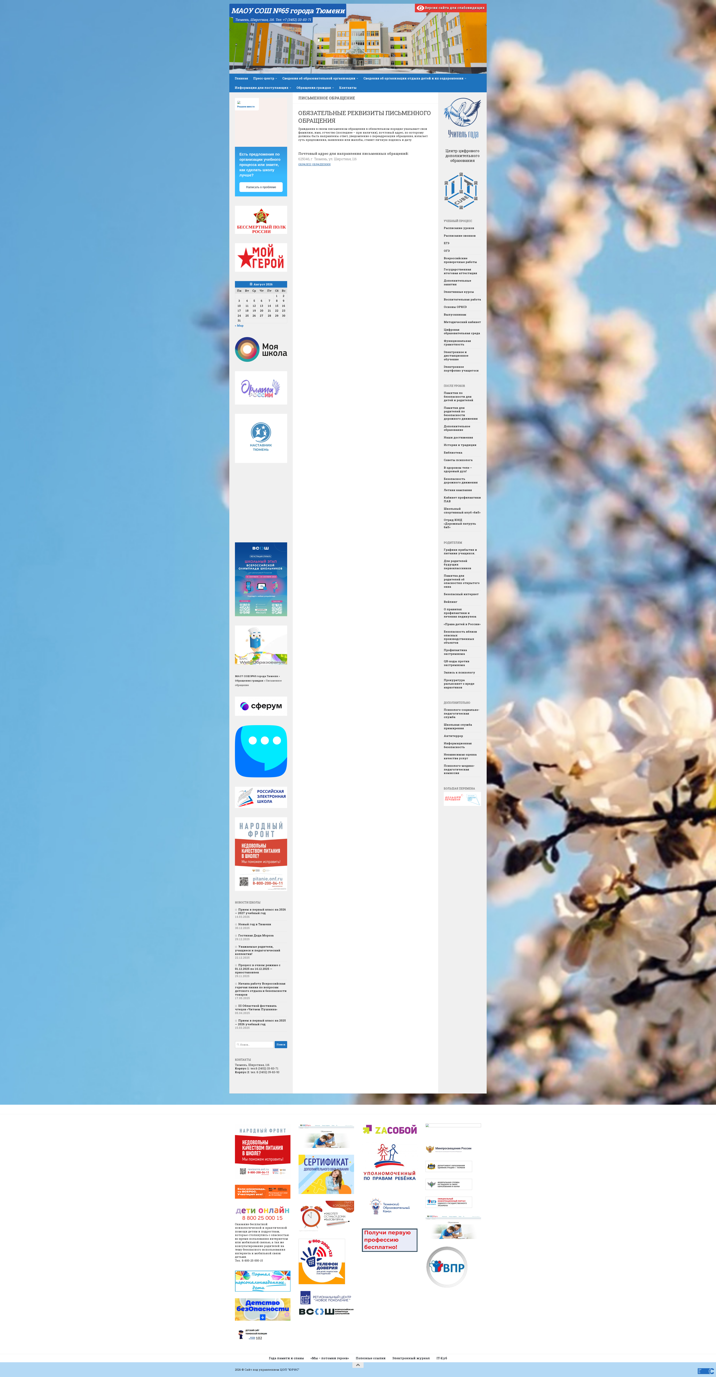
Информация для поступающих (261, 88)
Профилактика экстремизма (455, 652)
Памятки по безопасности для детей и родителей (458, 396)
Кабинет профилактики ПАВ (462, 499)
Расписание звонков (460, 235)
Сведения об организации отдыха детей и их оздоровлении (413, 78)
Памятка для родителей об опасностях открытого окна (462, 581)
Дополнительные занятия (457, 282)
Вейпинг (450, 602)
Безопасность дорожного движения (461, 480)
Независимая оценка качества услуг (460, 756)
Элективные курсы (459, 292)
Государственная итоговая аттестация (460, 271)
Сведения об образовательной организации (318, 78)
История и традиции (460, 445)
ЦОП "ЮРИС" (289, 1369)
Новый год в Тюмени (254, 924)
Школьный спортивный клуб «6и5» (462, 510)
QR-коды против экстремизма (456, 663)
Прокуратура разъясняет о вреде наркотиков (459, 683)
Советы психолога (458, 460)
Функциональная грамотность (457, 342)
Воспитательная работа (462, 299)
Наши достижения (458, 437)
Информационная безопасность (458, 745)
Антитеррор (453, 736)
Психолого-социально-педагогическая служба (461, 713)
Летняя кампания (458, 490)
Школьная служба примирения (458, 726)
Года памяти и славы (286, 1358)
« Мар (239, 325)
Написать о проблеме (261, 187)
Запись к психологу (459, 672)
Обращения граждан (313, 88)
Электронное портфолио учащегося (461, 368)
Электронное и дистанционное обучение (456, 355)
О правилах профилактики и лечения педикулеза (460, 612)
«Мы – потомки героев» (330, 1358)
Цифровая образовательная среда (462, 331)
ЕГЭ (446, 243)
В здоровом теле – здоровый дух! (458, 469)
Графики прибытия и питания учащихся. (460, 551)
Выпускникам (455, 314)
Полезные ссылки (371, 1358)
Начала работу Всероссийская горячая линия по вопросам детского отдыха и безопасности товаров (261, 989)
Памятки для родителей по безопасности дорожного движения (461, 413)
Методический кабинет (462, 322)
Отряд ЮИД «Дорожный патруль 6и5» (460, 523)
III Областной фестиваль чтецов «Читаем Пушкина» (256, 1007)
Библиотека (453, 452)
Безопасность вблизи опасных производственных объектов (460, 637)
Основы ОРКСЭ (455, 307)
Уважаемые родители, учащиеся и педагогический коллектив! (257, 950)
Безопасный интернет (461, 594)
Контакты (348, 88)
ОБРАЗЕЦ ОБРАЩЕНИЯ (314, 164)
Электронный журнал (411, 1358)
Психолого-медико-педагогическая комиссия (459, 769)
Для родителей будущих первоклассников (457, 564)
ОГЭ (447, 251)
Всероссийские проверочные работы (460, 260)
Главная (241, 78)
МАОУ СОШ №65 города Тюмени (287, 10)
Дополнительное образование (457, 428)
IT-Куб (441, 1358)
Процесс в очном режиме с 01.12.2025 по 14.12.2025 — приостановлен (257, 968)
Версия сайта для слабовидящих (454, 7)
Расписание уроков (459, 228)
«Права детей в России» (462, 624)
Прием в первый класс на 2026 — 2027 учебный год (260, 911)
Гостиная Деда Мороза (256, 935)
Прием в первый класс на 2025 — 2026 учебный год (260, 1022)
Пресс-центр (263, 78)
